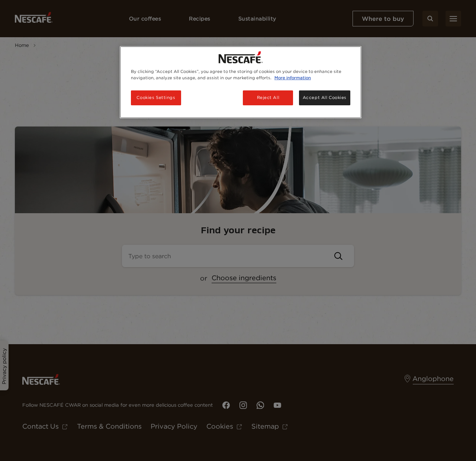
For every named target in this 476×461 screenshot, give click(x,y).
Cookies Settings (155, 97)
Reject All (268, 97)
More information (292, 77)
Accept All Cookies (325, 97)
